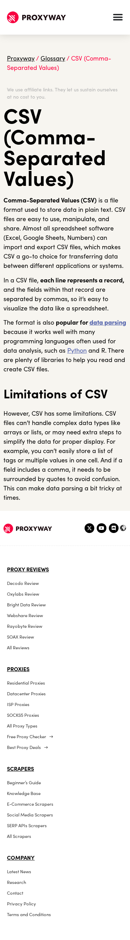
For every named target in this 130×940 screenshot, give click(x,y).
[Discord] (114, 528)
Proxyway (21, 58)
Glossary (53, 58)
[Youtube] (101, 528)
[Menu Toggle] (118, 17)
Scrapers (20, 768)
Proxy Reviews (28, 569)
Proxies (18, 669)
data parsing (107, 322)
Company (21, 857)
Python (77, 350)
